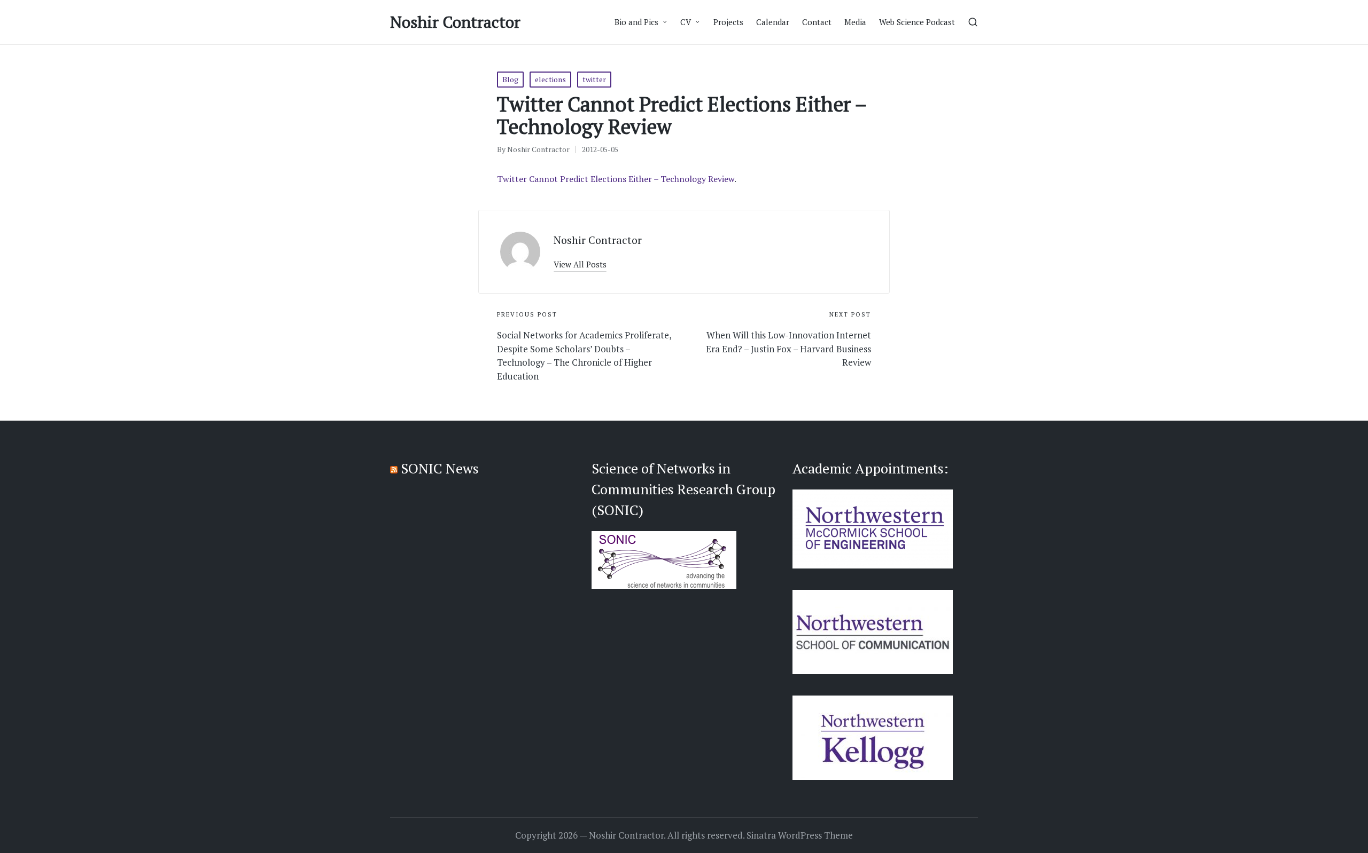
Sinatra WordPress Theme (800, 835)
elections (550, 79)
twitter (594, 79)
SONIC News (440, 468)
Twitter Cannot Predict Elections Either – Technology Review (615, 179)
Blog (510, 79)
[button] (580, 264)
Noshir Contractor (455, 22)
